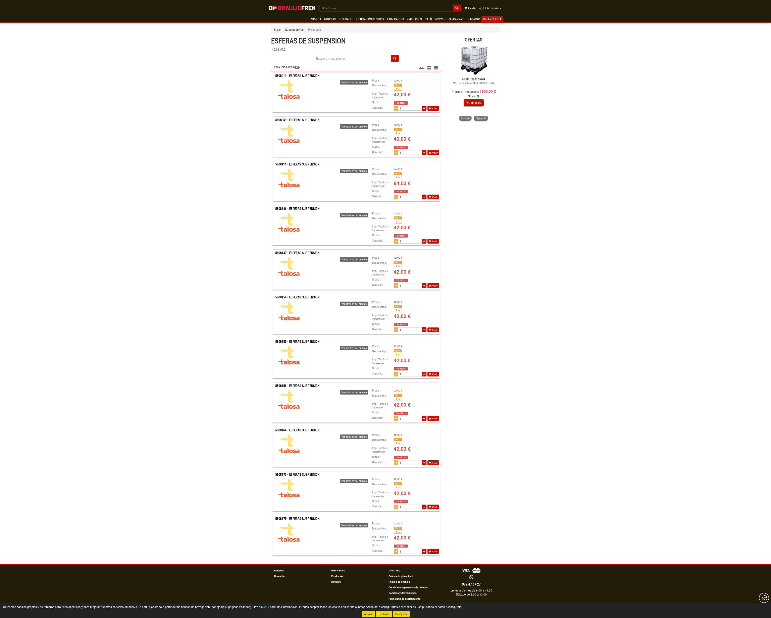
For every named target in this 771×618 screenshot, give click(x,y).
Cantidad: (377, 107)
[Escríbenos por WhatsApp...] (471, 577)
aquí (266, 607)
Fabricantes (395, 19)
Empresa (315, 19)
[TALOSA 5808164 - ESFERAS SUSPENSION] (288, 443)
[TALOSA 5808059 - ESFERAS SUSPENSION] (288, 133)
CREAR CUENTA (492, 19)
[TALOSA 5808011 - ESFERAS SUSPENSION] (288, 89)
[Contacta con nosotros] (764, 598)
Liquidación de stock (370, 19)
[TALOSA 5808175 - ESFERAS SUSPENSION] (288, 532)
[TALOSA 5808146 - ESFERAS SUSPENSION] (288, 222)
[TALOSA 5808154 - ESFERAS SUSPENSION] (288, 311)
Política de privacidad (401, 576)
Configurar (401, 614)
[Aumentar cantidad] (424, 108)
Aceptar (368, 614)
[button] (430, 67)
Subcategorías (294, 30)
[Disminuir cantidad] (396, 108)
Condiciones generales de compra (408, 587)
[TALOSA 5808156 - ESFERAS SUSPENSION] (288, 399)
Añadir (434, 108)
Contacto (473, 19)
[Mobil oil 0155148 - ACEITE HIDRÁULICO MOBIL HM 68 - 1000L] (473, 60)
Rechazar (384, 614)
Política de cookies (399, 581)
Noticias (330, 19)
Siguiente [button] (481, 118)
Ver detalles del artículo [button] (354, 82)
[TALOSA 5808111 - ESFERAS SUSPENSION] (288, 178)
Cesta (471, 8)
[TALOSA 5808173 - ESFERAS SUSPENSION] (288, 488)
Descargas (456, 19)
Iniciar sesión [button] (491, 8)
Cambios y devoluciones (403, 593)
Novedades (346, 19)
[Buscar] (457, 8)
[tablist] (473, 82)
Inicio (277, 30)
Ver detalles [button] (473, 103)
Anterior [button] (465, 118)
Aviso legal (395, 570)
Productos (414, 19)
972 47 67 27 (471, 584)
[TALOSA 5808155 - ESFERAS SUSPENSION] (288, 355)
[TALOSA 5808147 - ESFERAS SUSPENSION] (288, 266)
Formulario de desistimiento (404, 599)
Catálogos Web (435, 19)
